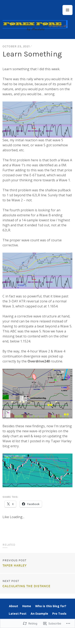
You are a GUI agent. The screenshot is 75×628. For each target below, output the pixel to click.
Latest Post (17, 613)
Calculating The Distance (26, 583)
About (13, 606)
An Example (39, 613)
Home (26, 606)
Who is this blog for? (50, 606)
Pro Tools (59, 613)
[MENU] (67, 10)
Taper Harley (14, 563)
